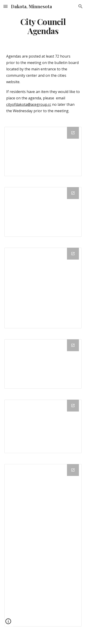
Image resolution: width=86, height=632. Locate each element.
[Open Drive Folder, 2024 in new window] (73, 254)
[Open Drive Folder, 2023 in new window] (73, 345)
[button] (5, 6)
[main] (43, 26)
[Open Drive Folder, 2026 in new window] (73, 133)
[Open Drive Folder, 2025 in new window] (73, 193)
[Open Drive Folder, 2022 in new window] (73, 406)
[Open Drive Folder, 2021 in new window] (73, 470)
